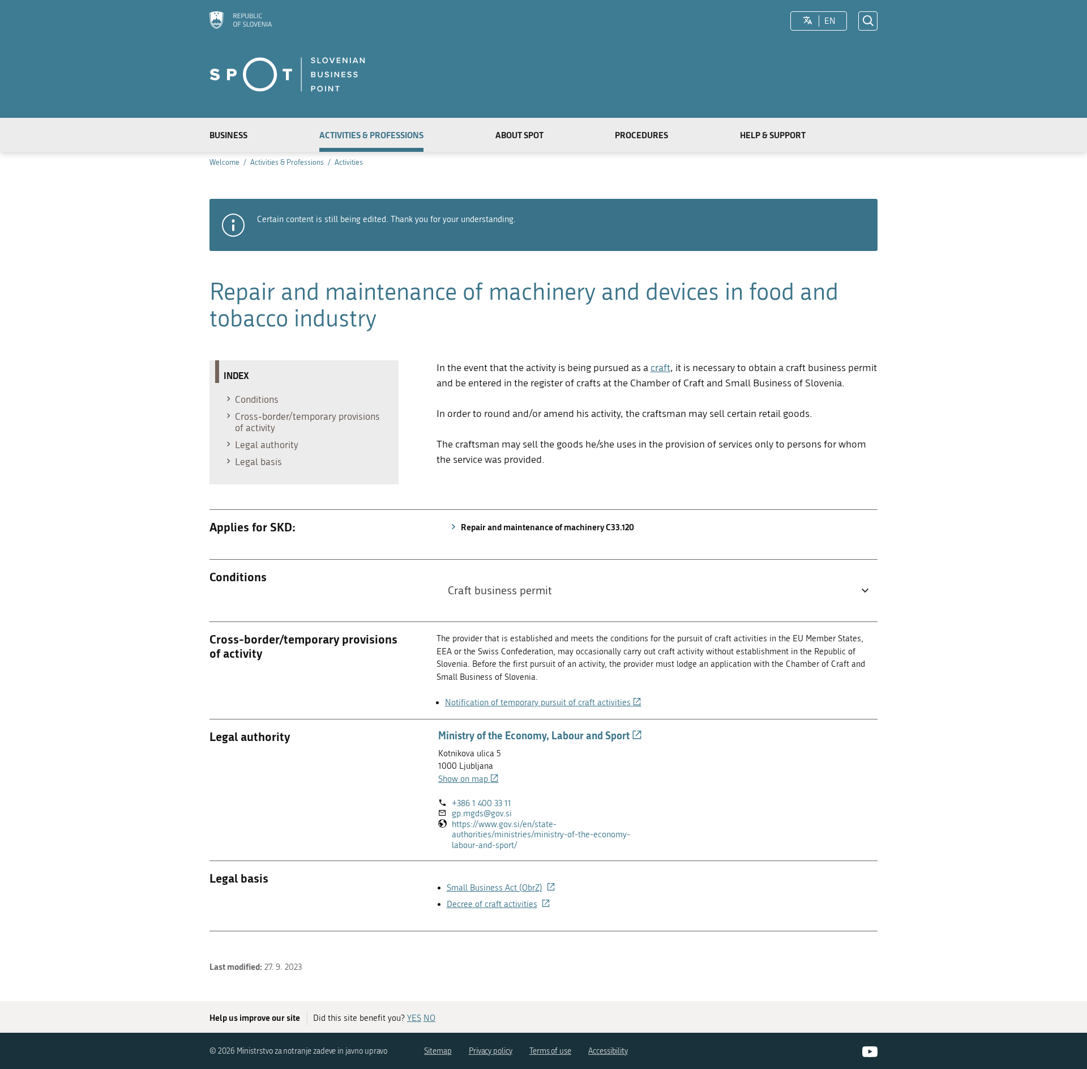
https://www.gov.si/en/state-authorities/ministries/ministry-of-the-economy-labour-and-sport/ (541, 835)
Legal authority (266, 444)
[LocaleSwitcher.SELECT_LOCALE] (807, 21)
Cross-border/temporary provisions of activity (307, 422)
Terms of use (550, 1051)
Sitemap (438, 1051)
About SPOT (519, 135)
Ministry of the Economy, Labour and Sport (540, 735)
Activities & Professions (371, 135)
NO (429, 1018)
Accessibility (608, 1051)
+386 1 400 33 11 (481, 803)
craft (660, 368)
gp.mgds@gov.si (482, 813)
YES (414, 1018)
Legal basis (258, 461)
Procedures (641, 135)
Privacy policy (490, 1051)
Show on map (468, 779)
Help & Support (773, 135)
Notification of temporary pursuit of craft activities (543, 702)
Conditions (257, 399)
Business (228, 135)
